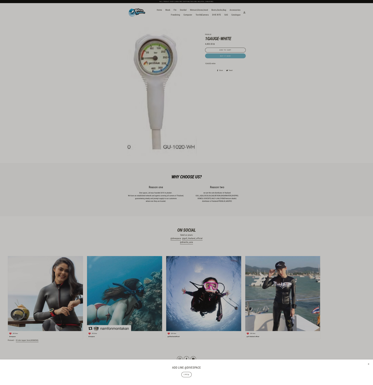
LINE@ (186, 374)
